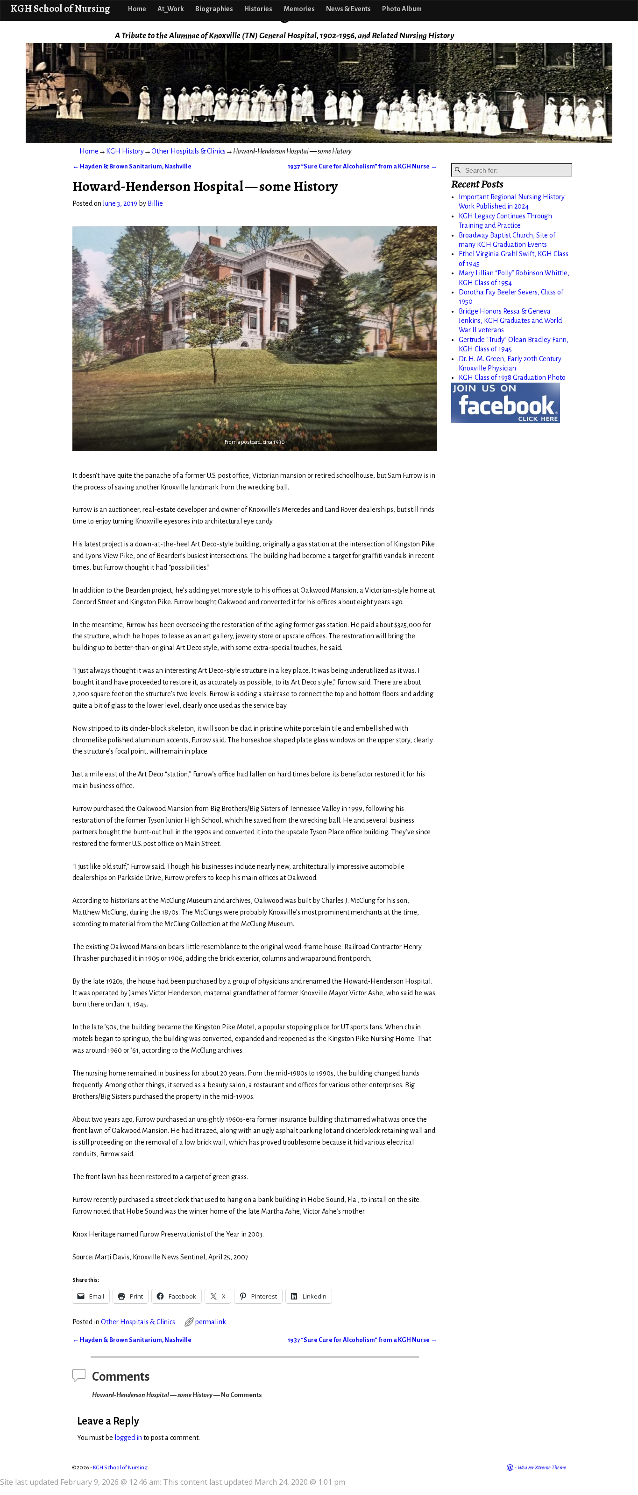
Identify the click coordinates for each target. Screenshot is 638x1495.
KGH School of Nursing (60, 8)
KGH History (125, 151)
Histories (258, 9)
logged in (128, 1437)
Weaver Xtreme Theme (541, 1468)
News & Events (348, 9)
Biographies (214, 9)
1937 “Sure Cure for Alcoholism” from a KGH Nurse (362, 166)
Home (137, 9)
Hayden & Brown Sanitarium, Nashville (131, 166)
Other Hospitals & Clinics (188, 151)
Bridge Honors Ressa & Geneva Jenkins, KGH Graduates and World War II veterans (510, 320)
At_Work (170, 9)
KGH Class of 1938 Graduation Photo (512, 377)
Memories (299, 9)
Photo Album (402, 9)
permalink (210, 1322)
